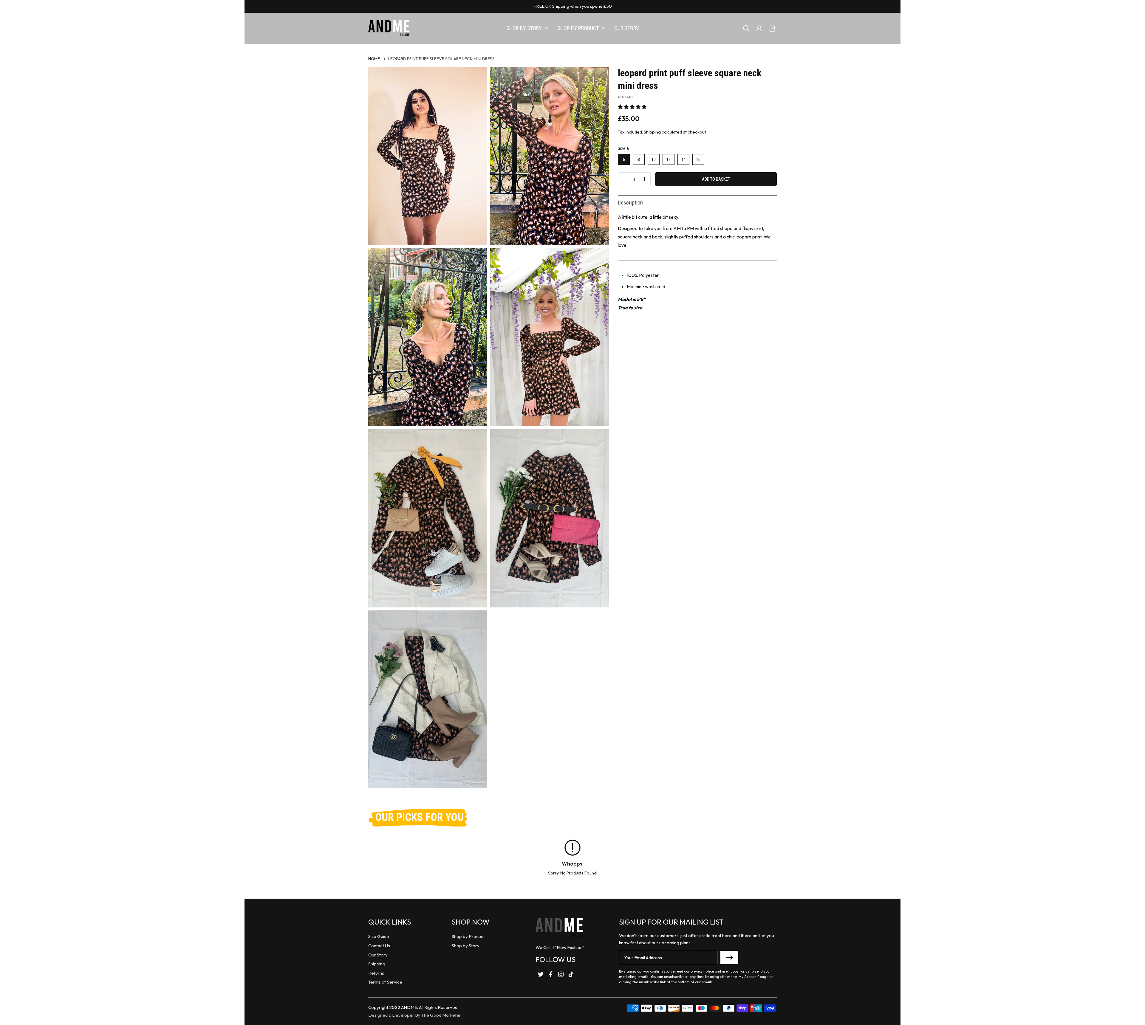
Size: (623, 148)
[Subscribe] (729, 957)
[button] (632, 107)
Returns (376, 973)
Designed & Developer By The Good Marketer (414, 1015)
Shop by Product (468, 936)
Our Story (378, 955)
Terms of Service (385, 982)
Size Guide (378, 936)
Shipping (652, 132)
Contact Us (379, 945)
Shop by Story (465, 945)
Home (374, 58)
